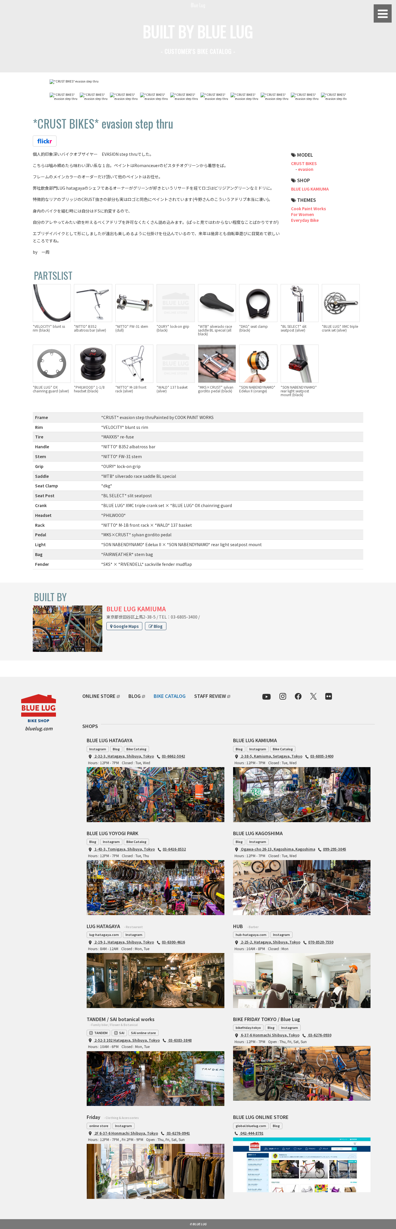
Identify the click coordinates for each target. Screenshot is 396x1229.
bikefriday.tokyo (248, 1027)
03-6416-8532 (174, 848)
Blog (158, 626)
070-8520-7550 (320, 941)
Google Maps (125, 626)
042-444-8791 (251, 1133)
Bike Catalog (136, 749)
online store (98, 1125)
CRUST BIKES (304, 163)
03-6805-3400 (321, 756)
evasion (305, 169)
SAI (121, 1032)
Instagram (97, 749)
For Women (302, 214)
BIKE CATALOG (170, 695)
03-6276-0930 (319, 1034)
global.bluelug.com (251, 1125)
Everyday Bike (305, 220)
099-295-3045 (334, 848)
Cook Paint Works (308, 208)
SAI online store (143, 1032)
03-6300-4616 (173, 941)
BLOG (134, 695)
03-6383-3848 (180, 1040)
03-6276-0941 (178, 1133)
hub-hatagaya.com (251, 934)
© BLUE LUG (198, 1224)
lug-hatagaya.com (104, 934)
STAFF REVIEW (210, 695)
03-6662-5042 (173, 756)
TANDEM (101, 1032)
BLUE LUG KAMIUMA (310, 189)
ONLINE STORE (98, 695)
